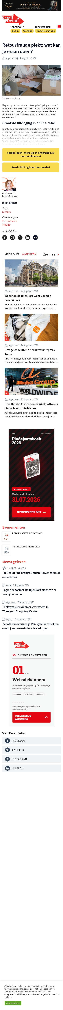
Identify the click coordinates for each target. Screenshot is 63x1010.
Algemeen (11, 58)
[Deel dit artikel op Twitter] (20, 237)
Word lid (27, 30)
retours (6, 212)
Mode (8, 585)
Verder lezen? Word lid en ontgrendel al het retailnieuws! (30, 154)
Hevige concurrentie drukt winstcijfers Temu (30, 352)
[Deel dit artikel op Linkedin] (27, 237)
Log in (15, 30)
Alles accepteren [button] (13, 1003)
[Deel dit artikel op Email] (35, 237)
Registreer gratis (46, 30)
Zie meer (50, 254)
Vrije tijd (9, 619)
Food (9, 568)
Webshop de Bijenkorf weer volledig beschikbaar (28, 298)
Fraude (6, 224)
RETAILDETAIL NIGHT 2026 (26, 546)
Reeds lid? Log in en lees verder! (31, 167)
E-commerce (9, 221)
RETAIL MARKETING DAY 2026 (27, 533)
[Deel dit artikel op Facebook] (4, 237)
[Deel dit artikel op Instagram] (12, 237)
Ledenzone (17, 27)
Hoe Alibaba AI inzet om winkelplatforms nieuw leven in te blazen (31, 406)
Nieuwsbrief (42, 27)
